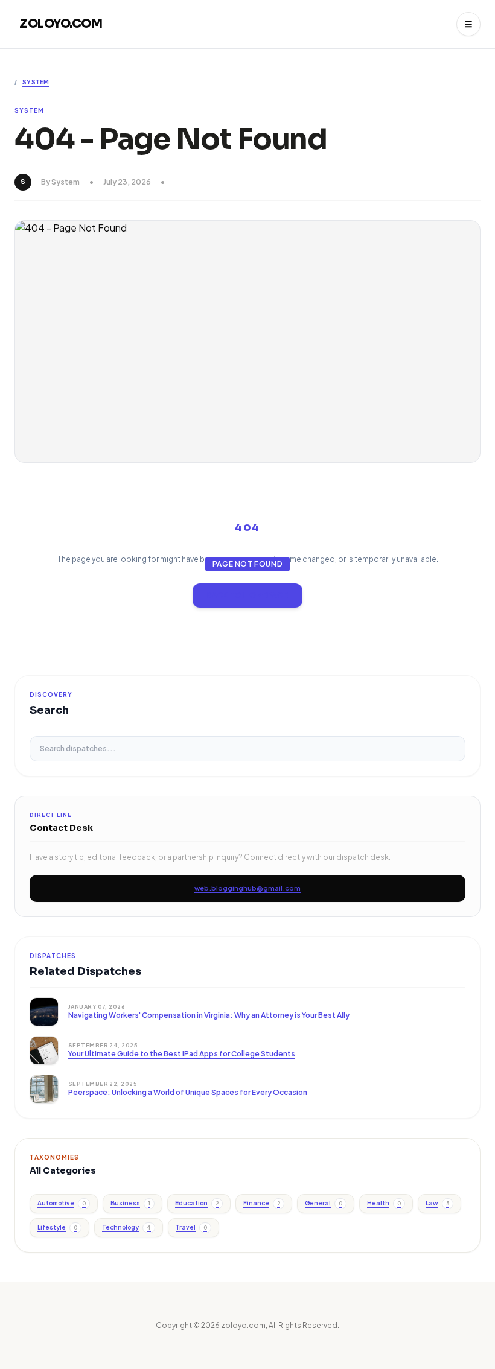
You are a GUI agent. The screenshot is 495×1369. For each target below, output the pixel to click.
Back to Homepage (248, 595)
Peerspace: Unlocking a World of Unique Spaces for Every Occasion (187, 1092)
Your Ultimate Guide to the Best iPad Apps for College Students (181, 1053)
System (36, 82)
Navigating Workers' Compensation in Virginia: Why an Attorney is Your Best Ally (209, 1015)
